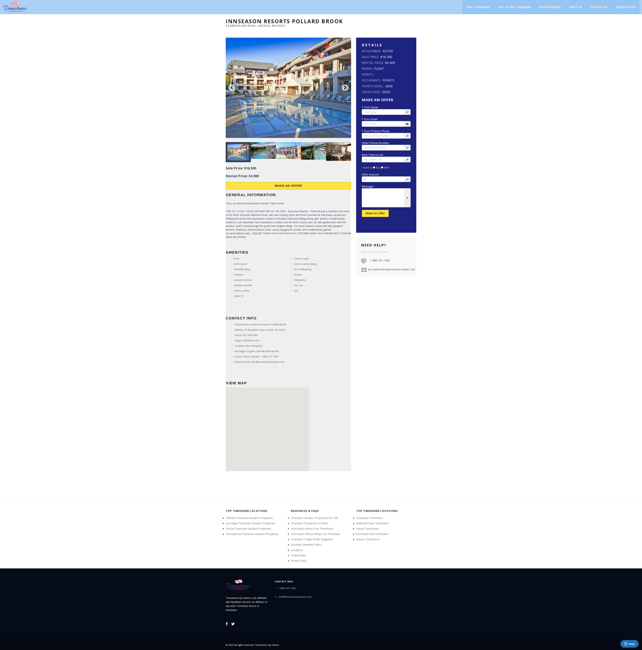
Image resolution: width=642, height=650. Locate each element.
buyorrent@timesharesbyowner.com (389, 269)
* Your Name (370, 107)
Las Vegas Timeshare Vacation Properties (250, 523)
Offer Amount (370, 174)
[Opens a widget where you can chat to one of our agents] (629, 644)
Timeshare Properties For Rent (309, 523)
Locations (297, 550)
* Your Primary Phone (375, 131)
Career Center (625, 7)
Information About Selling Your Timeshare (315, 534)
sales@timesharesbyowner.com (267, 361)
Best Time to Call (372, 155)
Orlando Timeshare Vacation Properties (249, 518)
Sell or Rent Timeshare (514, 7)
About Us (575, 7)
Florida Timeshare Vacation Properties (248, 528)
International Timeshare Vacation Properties (252, 534)
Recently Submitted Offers (306, 545)
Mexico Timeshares (368, 539)
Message (367, 186)
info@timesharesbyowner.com (295, 596)
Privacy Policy (299, 561)
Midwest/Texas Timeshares (372, 523)
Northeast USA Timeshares (372, 534)
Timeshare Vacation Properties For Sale (314, 518)
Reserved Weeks (550, 7)
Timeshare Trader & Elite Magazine (312, 539)
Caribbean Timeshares (369, 518)
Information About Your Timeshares (312, 528)
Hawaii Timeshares (367, 528)
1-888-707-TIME (269, 356)
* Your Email (369, 119)
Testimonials (298, 555)
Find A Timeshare (478, 7)
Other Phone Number (375, 143)
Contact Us (599, 7)
